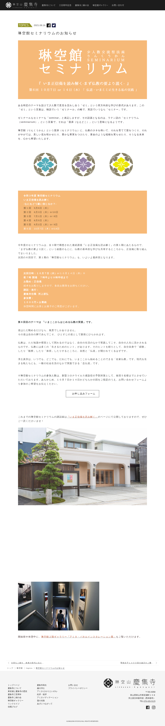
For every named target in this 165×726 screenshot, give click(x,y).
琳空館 (20, 668)
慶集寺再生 (42, 685)
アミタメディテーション (47, 697)
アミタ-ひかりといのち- (47, 691)
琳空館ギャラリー (15, 700)
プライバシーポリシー (78, 688)
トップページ (13, 685)
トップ (10, 668)
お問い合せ (73, 685)
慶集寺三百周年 (14, 694)
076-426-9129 (149, 701)
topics (29, 668)
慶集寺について (14, 688)
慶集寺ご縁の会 (14, 697)
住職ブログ (13, 707)
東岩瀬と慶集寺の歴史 (17, 691)
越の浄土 (41, 688)
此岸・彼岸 (42, 694)
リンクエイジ (13, 704)
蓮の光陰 (41, 700)
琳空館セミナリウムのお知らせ (50, 668)
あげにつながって (44, 704)
